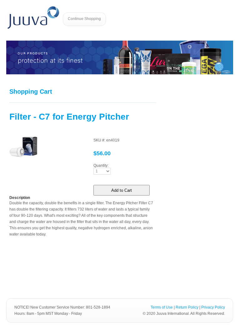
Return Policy (187, 307)
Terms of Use (162, 307)
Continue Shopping (84, 19)
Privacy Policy (213, 307)
